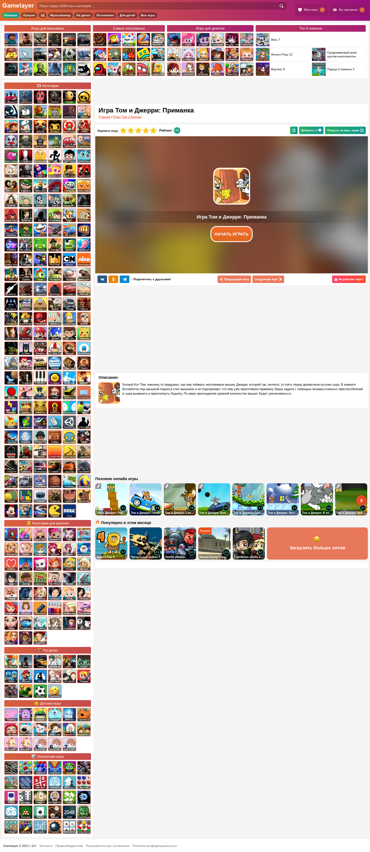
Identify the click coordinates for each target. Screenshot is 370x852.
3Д (43, 15)
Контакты (46, 846)
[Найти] (281, 6)
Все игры (148, 15)
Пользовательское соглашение (107, 846)
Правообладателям (69, 846)
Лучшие (29, 15)
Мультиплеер (60, 15)
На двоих (83, 15)
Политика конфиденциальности (154, 846)
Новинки (10, 15)
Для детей (127, 15)
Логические (105, 15)
